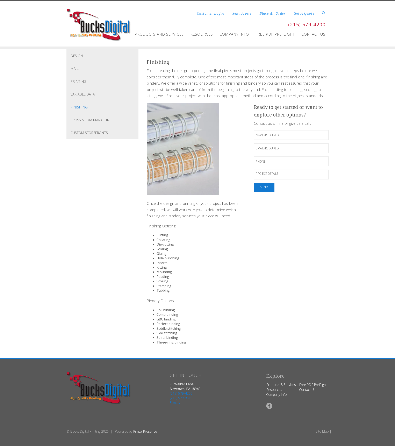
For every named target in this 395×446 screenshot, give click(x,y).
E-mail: (175, 402)
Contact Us (313, 34)
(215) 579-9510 (181, 398)
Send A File (241, 13)
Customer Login (210, 13)
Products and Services (159, 34)
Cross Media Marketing (91, 120)
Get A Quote (304, 13)
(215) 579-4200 (307, 24)
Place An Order (273, 13)
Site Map (322, 431)
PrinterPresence (145, 431)
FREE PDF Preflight (275, 34)
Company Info (234, 34)
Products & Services (281, 384)
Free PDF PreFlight (313, 384)
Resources (201, 34)
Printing (78, 81)
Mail (75, 68)
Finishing (79, 107)
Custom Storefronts (89, 132)
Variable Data (83, 94)
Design (77, 56)
